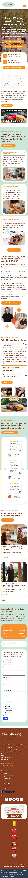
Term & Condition (8, 866)
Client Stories (6, 780)
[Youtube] (14, 799)
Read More (5, 557)
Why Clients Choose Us (8, 776)
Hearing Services (7, 778)
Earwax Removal (8, 710)
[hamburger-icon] (24, 6)
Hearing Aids (7, 706)
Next (3, 600)
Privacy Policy (6, 785)
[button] (25, 870)
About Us (5, 773)
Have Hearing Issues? (14, 54)
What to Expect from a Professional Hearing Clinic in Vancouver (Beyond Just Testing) (13, 548)
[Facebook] (6, 799)
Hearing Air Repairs (9, 708)
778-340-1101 (6, 645)
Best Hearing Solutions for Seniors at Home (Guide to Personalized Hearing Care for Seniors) (14, 585)
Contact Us (5, 788)
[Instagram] (17, 799)
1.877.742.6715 (9, 765)
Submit (5, 718)
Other (6, 714)
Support (15, 866)
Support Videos (6, 783)
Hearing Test (7, 704)
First (3, 666)
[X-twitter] (10, 799)
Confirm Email (5, 684)
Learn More (12, 876)
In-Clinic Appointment (9, 660)
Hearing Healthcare (9, 712)
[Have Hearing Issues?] (5, 56)
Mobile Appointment (9, 662)
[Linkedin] (21, 799)
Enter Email (5, 679)
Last (3, 671)
